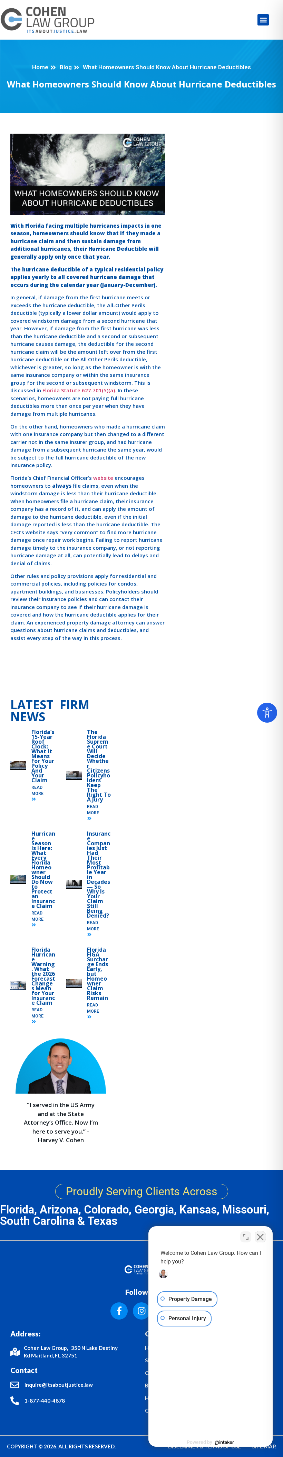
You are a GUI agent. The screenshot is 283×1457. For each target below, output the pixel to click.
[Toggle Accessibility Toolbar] (267, 712)
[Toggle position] (245, 1236)
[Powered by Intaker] (224, 1442)
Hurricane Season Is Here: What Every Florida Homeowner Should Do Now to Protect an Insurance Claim (43, 870)
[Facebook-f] (119, 1311)
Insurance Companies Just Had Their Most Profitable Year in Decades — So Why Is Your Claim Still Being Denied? (98, 874)
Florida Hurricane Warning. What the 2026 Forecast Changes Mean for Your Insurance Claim (43, 976)
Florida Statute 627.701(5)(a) (78, 390)
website (103, 477)
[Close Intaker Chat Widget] (260, 1236)
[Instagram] (141, 1311)
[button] (263, 19)
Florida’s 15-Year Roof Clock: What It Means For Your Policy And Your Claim (42, 756)
